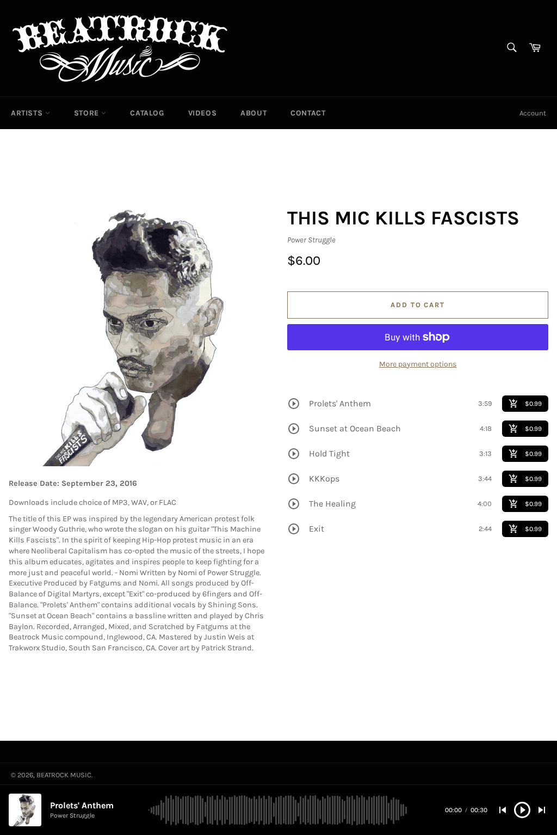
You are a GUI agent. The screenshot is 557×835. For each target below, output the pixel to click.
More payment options (417, 364)
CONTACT (307, 113)
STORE (88, 113)
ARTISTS (28, 113)
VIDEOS (202, 113)
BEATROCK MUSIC (63, 775)
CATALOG (147, 113)
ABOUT (253, 113)
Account (532, 113)
